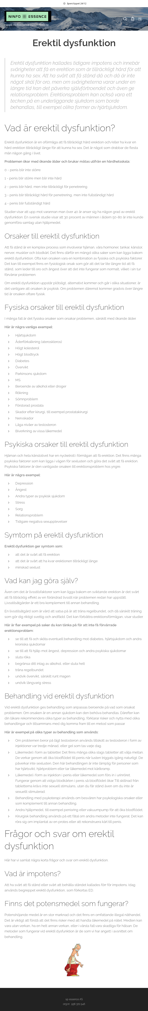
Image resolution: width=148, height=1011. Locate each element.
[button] (125, 18)
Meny (139, 19)
